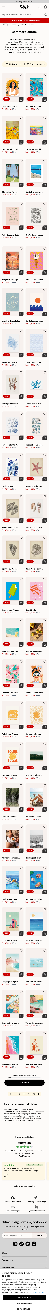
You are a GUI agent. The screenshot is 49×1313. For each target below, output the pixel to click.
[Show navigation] (4, 7)
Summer (30, 25)
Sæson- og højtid (17, 25)
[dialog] (24, 1291)
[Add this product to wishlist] (21, 75)
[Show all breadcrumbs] (5, 25)
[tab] (39, 7)
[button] (24, 1309)
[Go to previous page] (10, 1094)
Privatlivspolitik (38, 1292)
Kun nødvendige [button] (24, 1303)
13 (34, 1094)
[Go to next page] (38, 1094)
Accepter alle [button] (24, 1297)
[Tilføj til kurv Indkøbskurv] (21, 99)
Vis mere (24, 1082)
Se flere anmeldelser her (24, 1186)
